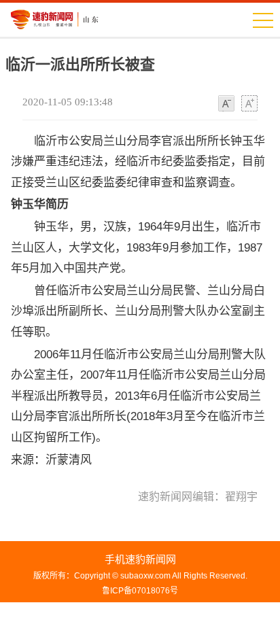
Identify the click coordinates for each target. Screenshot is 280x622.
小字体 (226, 104)
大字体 (249, 104)
